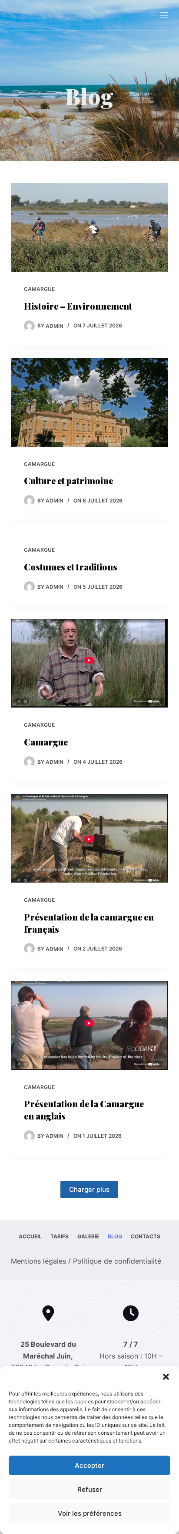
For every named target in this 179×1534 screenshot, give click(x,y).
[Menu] (164, 15)
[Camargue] (90, 663)
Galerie (88, 1236)
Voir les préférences (90, 1513)
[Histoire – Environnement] (90, 227)
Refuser (89, 1489)
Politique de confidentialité (117, 1261)
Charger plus (89, 1189)
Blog (115, 1236)
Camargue (39, 289)
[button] (166, 1376)
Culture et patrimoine (68, 480)
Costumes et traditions (70, 567)
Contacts (145, 1236)
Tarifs (59, 1236)
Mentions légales (38, 1261)
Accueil (30, 1236)
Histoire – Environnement (78, 306)
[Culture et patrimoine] (90, 402)
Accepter (89, 1465)
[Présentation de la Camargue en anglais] (90, 1025)
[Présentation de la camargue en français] (90, 838)
